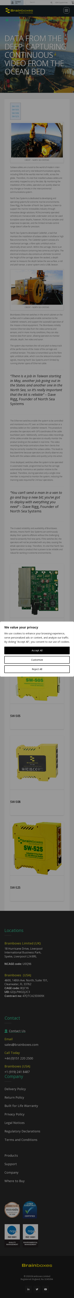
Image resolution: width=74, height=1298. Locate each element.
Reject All (37, 669)
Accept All (37, 650)
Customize (37, 659)
